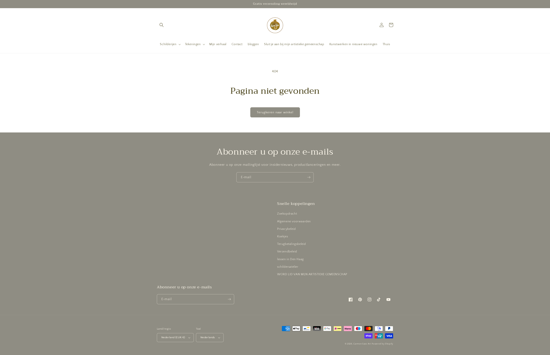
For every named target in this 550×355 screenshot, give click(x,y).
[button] (161, 25)
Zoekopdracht (287, 213)
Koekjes (282, 236)
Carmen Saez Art (362, 344)
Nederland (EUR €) (173, 337)
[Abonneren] (308, 177)
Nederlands (207, 337)
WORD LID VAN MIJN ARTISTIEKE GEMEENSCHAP (312, 274)
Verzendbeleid (287, 251)
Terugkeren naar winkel (275, 112)
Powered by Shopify (382, 344)
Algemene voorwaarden (294, 221)
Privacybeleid (286, 229)
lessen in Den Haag (290, 259)
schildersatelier (287, 267)
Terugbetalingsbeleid (291, 244)
